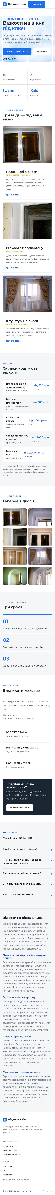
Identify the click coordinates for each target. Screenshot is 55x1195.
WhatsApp (42, 51)
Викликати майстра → (17, 51)
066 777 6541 (10, 58)
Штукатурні (8, 1146)
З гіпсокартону (10, 1150)
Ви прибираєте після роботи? (22, 884)
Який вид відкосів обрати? (20, 849)
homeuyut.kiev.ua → (19, 807)
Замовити (36, 4)
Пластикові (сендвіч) (12, 1154)
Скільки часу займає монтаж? (22, 873)
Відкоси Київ (15, 4)
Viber (5, 1170)
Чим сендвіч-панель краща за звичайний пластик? (22, 862)
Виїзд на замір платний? (18, 894)
